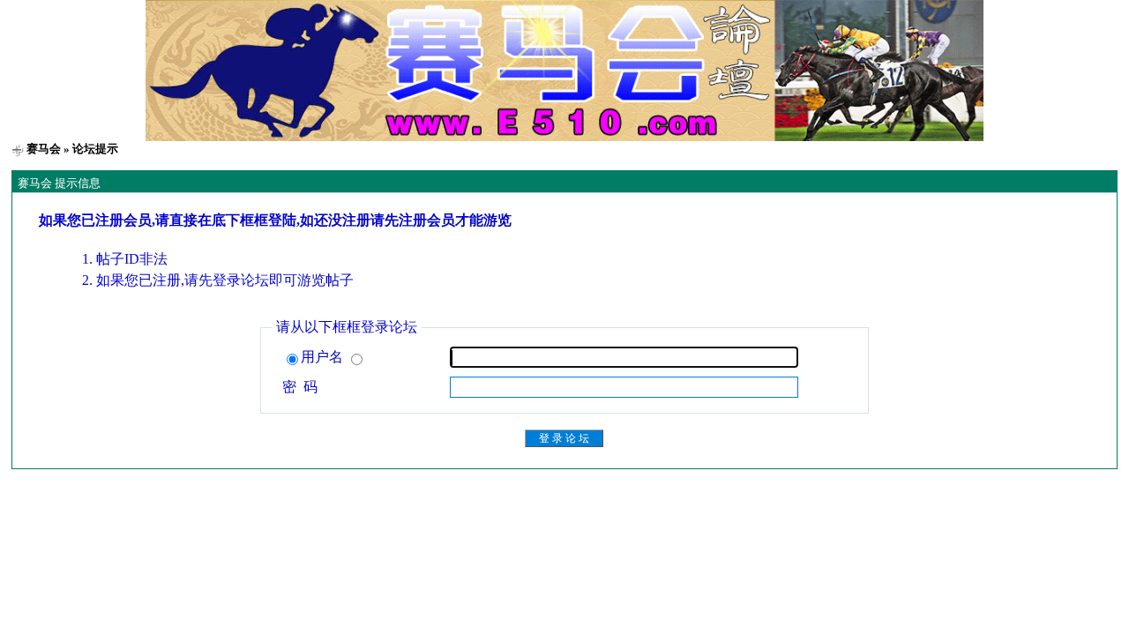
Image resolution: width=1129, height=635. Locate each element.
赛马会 (43, 148)
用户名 (324, 356)
